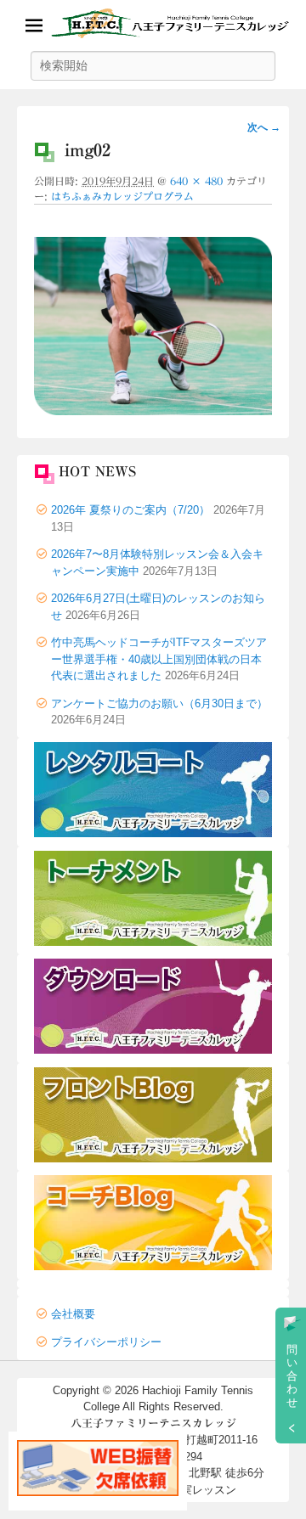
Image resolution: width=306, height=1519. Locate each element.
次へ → (263, 127)
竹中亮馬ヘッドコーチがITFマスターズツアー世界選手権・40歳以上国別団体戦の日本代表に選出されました (159, 659)
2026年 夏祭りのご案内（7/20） (130, 510)
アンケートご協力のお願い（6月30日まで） (159, 703)
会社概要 (73, 1314)
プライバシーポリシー (106, 1342)
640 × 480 (196, 181)
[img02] (153, 411)
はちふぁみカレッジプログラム (122, 196)
